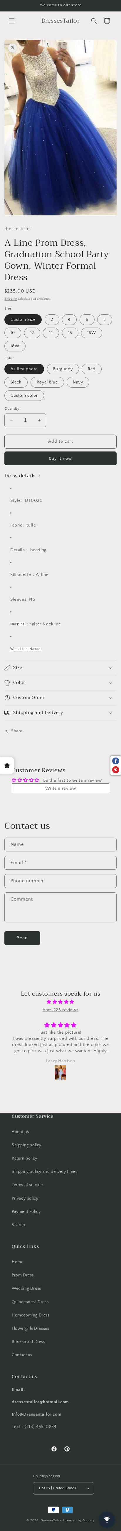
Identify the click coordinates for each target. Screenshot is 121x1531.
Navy (78, 382)
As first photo (24, 369)
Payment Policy (26, 1211)
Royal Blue (47, 382)
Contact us (22, 1355)
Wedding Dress (26, 1288)
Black (16, 382)
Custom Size (23, 319)
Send (22, 937)
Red (91, 369)
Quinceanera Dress (30, 1302)
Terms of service (27, 1185)
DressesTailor (51, 1520)
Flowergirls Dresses (30, 1328)
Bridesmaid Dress (28, 1341)
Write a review (60, 788)
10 (13, 333)
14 (51, 333)
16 (70, 333)
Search (18, 1225)
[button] (11, 20)
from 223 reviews (61, 1009)
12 (32, 333)
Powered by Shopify (79, 1520)
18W (15, 346)
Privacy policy (25, 1198)
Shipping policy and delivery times (44, 1171)
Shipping (10, 298)
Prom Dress (23, 1275)
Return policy (24, 1158)
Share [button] (16, 731)
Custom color (24, 395)
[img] (60, 1002)
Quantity (11, 408)
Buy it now (60, 458)
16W (91, 333)
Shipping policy (26, 1145)
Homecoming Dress (31, 1315)
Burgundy (63, 369)
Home (17, 1262)
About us (20, 1132)
